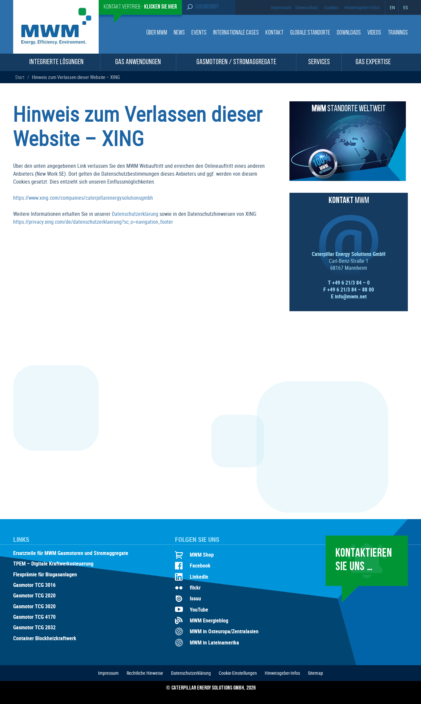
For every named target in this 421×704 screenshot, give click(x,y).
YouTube (199, 610)
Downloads (349, 33)
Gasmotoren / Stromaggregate (236, 62)
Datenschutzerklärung (135, 213)
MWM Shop (202, 555)
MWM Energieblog (209, 620)
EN (392, 7)
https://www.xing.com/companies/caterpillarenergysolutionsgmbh (83, 197)
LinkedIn (199, 577)
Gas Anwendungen (138, 62)
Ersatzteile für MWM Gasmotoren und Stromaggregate (70, 553)
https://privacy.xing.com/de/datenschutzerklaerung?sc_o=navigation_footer (93, 221)
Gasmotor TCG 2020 (34, 595)
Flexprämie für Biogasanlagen (45, 574)
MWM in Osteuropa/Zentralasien (224, 631)
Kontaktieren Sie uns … (363, 560)
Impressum (281, 7)
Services (319, 62)
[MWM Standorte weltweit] (347, 179)
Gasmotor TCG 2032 (34, 627)
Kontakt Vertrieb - (140, 7)
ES (405, 7)
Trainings (398, 33)
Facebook (200, 565)
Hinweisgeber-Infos (362, 7)
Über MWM (156, 33)
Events (199, 33)
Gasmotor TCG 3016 (34, 585)
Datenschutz (306, 7)
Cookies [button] (331, 7)
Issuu (195, 598)
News (179, 33)
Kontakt (274, 33)
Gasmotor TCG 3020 (34, 606)
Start (19, 77)
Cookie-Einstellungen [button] (238, 673)
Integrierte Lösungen (56, 62)
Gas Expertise (373, 62)
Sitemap (315, 673)
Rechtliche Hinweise (145, 673)
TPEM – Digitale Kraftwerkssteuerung (53, 564)
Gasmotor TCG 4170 (34, 617)
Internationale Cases (236, 33)
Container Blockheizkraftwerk (44, 638)
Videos (374, 33)
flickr (195, 588)
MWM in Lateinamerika (214, 642)
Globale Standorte (310, 33)
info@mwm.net (351, 296)
